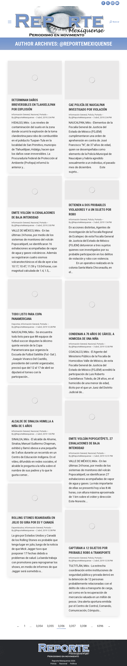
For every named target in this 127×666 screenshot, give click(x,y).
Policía (91, 115)
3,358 (83, 626)
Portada (42, 114)
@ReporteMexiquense (86, 44)
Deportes (16, 324)
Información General (21, 114)
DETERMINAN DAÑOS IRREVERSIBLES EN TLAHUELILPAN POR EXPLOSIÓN (33, 104)
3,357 (72, 626)
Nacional (35, 114)
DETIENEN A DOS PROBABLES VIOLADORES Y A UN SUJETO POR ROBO (90, 209)
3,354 (39, 626)
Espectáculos (18, 527)
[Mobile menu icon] (9, 22)
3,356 (61, 626)
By (23, 117)
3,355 (50, 626)
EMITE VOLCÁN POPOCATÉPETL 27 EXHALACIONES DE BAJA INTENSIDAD (91, 443)
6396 (100, 626)
